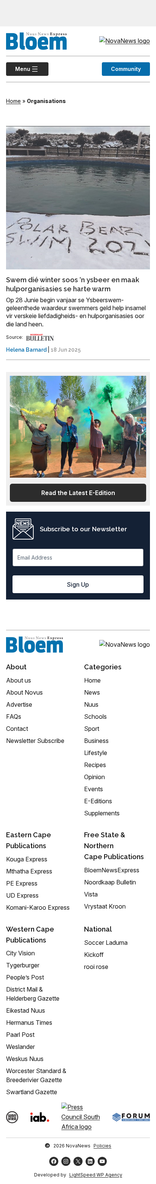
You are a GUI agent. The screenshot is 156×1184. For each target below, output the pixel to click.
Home (13, 101)
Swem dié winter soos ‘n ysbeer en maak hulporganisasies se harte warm (72, 284)
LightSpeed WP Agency (95, 1175)
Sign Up (78, 584)
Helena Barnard (26, 350)
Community (126, 69)
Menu (18, 69)
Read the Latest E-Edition (78, 493)
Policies (102, 1146)
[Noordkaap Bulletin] (40, 337)
